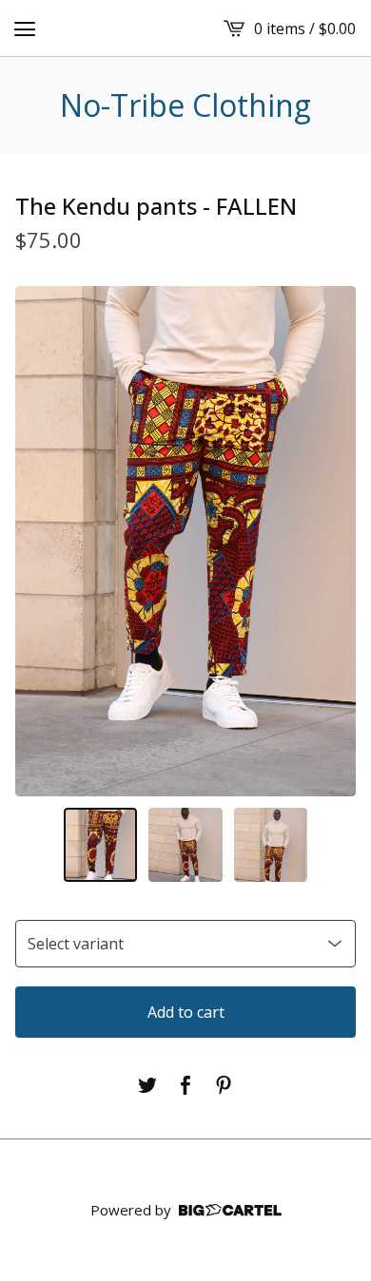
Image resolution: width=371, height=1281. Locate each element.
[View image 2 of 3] (185, 845)
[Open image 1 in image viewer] (185, 541)
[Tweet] (147, 1085)
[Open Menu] (25, 29)
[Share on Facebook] (185, 1085)
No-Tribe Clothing (185, 105)
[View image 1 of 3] (101, 845)
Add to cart (186, 1012)
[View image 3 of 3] (271, 845)
